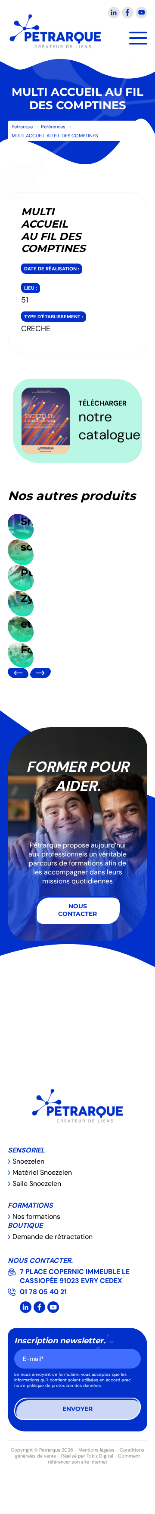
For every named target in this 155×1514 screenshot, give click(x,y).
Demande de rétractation (52, 1236)
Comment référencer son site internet (94, 1459)
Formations (30, 1205)
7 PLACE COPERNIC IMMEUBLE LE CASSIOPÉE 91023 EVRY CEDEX (75, 1276)
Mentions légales (96, 1450)
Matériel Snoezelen (42, 1172)
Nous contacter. (40, 1260)
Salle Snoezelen (36, 1183)
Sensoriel (26, 1150)
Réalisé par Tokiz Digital (87, 1456)
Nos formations (36, 1216)
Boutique (25, 1225)
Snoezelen (28, 1161)
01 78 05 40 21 (43, 1291)
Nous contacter (77, 910)
